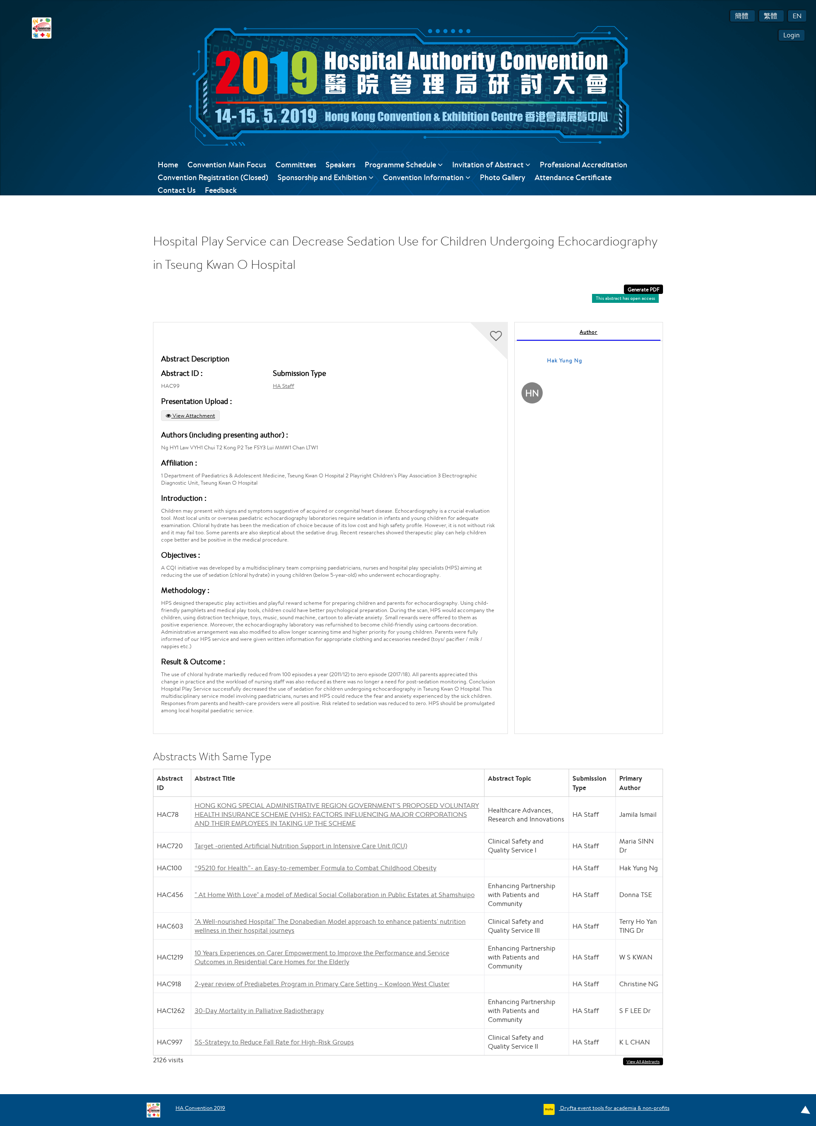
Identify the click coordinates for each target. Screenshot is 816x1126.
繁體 (771, 15)
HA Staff (283, 385)
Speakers (340, 164)
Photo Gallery (502, 177)
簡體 (742, 15)
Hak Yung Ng (564, 360)
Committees (295, 164)
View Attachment (193, 415)
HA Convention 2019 (200, 1108)
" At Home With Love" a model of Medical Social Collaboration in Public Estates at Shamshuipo (335, 894)
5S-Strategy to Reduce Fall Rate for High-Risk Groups (274, 1042)
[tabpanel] (589, 528)
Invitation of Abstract (488, 164)
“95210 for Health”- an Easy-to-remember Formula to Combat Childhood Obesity (315, 868)
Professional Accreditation (583, 164)
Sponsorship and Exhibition (323, 177)
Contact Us (177, 190)
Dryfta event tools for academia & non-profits (614, 1108)
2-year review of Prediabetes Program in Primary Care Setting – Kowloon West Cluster (322, 983)
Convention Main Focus (226, 164)
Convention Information (424, 177)
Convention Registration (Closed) (213, 177)
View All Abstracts (643, 1061)
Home (168, 164)
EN (797, 15)
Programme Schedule (401, 164)
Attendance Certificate (573, 177)
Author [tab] (589, 332)
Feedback (221, 190)
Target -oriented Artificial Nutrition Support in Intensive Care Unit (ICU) (301, 845)
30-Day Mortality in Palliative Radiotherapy (259, 1010)
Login (791, 35)
